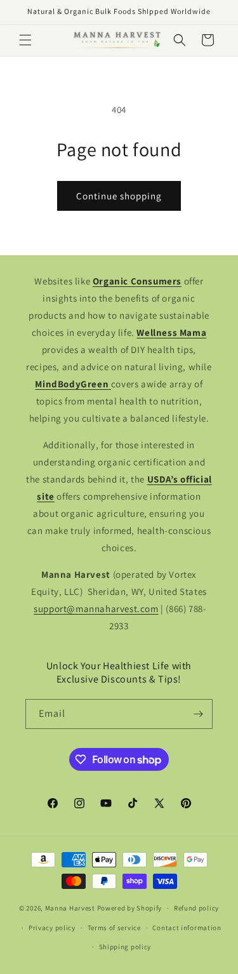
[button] (25, 40)
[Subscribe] (198, 714)
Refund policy (196, 908)
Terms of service (114, 927)
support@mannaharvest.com (96, 609)
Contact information (186, 927)
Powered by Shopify (129, 908)
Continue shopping (119, 196)
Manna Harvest (70, 908)
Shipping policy (125, 946)
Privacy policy (52, 927)
